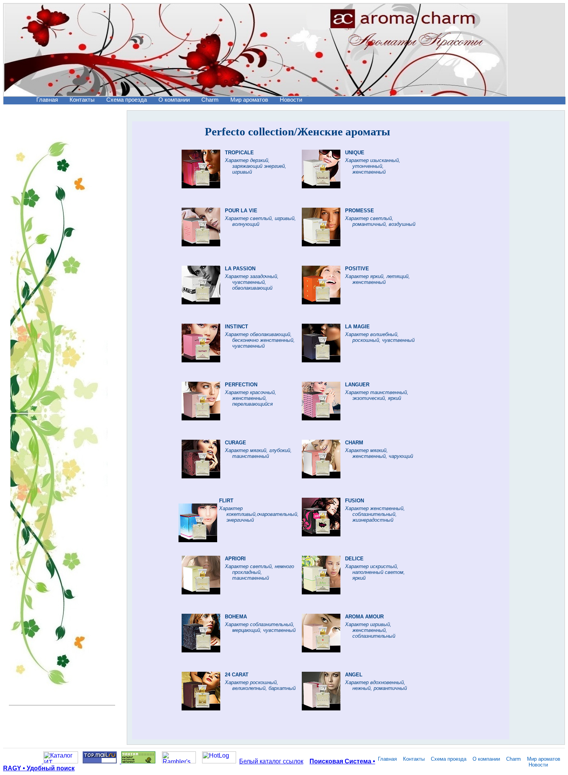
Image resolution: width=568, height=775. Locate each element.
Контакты (82, 100)
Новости (291, 100)
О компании (174, 100)
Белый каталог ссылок (271, 761)
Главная (47, 100)
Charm (210, 100)
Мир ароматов (249, 100)
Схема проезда (126, 100)
